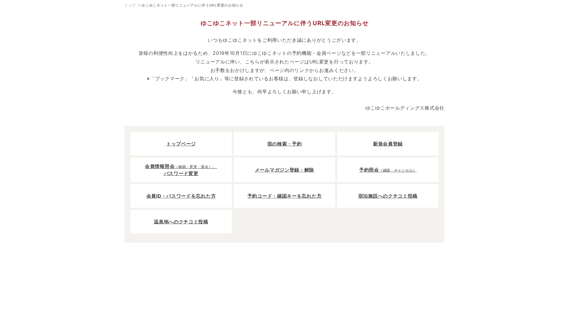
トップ (130, 5)
